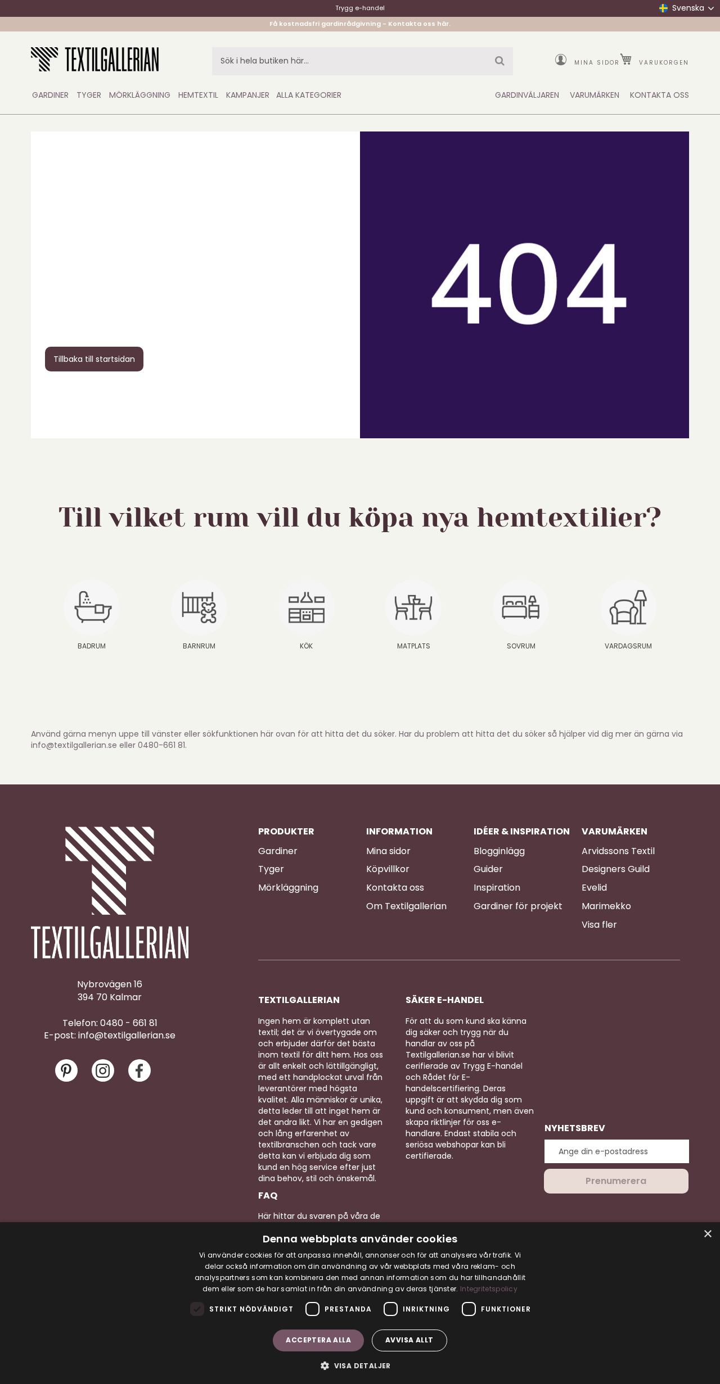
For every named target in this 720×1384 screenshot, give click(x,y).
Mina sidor (597, 62)
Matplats (413, 646)
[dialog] (360, 1303)
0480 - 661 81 (129, 1023)
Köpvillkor (388, 869)
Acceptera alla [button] (318, 1340)
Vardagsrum (628, 646)
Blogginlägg (499, 851)
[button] (360, 1365)
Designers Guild (616, 869)
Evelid (594, 888)
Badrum (92, 646)
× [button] (707, 1234)
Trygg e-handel (360, 7)
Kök (306, 646)
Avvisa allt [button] (409, 1340)
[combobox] (362, 61)
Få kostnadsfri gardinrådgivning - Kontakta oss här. (360, 23)
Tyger (271, 869)
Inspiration (497, 888)
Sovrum (521, 646)
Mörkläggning (288, 888)
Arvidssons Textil (618, 851)
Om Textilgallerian (406, 906)
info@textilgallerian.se (127, 1035)
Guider (488, 869)
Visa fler (599, 925)
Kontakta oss (395, 888)
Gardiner (278, 851)
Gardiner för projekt (518, 906)
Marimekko (606, 906)
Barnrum (199, 646)
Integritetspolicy (489, 1289)
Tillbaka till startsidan (94, 359)
